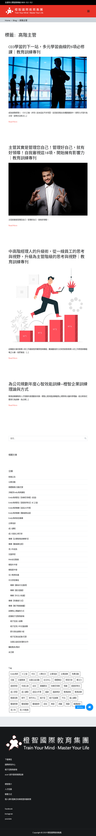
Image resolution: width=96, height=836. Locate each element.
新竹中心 (32, 698)
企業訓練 (64, 674)
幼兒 (34, 686)
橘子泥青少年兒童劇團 (19, 626)
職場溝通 (25, 704)
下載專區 (8, 759)
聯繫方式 (8, 794)
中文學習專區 (13, 580)
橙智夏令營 (12, 570)
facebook (8, 809)
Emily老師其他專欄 (15, 518)
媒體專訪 (58, 680)
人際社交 (42, 674)
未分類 (11, 652)
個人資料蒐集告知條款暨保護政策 (18, 799)
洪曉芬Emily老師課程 (16, 492)
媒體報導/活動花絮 (15, 487)
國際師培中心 (10, 764)
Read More (12, 122)
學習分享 (69, 680)
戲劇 (47, 692)
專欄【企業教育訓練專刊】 (19, 539)
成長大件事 (36, 692)
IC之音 (24, 674)
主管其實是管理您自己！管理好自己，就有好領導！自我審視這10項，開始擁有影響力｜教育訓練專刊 (46, 152)
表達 (52, 704)
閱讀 (68, 704)
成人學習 (14, 692)
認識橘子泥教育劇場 (16, 616)
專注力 (79, 680)
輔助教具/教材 (14, 647)
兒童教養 (21, 680)
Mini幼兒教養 (13, 559)
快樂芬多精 (55, 686)
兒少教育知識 (13, 575)
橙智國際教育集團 (54, 832)
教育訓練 (78, 692)
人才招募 (8, 789)
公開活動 (12, 482)
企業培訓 (12, 523)
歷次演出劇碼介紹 (17, 631)
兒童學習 (12, 554)
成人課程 (12, 528)
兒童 (12, 680)
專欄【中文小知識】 (18, 595)
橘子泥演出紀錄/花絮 (18, 637)
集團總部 (77, 704)
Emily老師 (14, 674)
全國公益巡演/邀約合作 (19, 642)
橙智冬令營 (12, 565)
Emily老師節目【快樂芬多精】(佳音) (22, 497)
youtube (8, 819)
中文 (33, 674)
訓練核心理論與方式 (16, 611)
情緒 (65, 686)
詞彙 (60, 704)
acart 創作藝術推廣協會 (14, 774)
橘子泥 (42, 698)
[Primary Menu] (88, 11)
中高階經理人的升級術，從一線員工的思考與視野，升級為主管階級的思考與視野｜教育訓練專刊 (46, 256)
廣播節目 (43, 686)
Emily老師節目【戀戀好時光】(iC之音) (23, 503)
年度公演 (25, 686)
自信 (45, 704)
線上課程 (73, 698)
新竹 (23, 698)
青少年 (13, 710)
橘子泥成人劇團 (16, 621)
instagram (9, 814)
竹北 (64, 698)
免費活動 (75, 674)
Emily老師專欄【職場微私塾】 (20, 513)
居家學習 (14, 686)
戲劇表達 (56, 692)
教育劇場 (67, 692)
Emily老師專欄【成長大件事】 (20, 508)
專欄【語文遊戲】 (17, 590)
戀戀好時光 (75, 686)
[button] (89, 707)
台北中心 (47, 680)
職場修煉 (14, 704)
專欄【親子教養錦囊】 (17, 606)
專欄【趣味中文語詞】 (19, 585)
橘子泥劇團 (53, 698)
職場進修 (36, 704)
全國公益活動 (34, 680)
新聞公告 (12, 477)
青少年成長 (12, 549)
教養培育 (14, 698)
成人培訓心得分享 (15, 534)
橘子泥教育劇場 (11, 769)
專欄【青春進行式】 (16, 601)
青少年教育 (24, 710)
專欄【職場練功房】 (16, 544)
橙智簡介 (8, 784)
